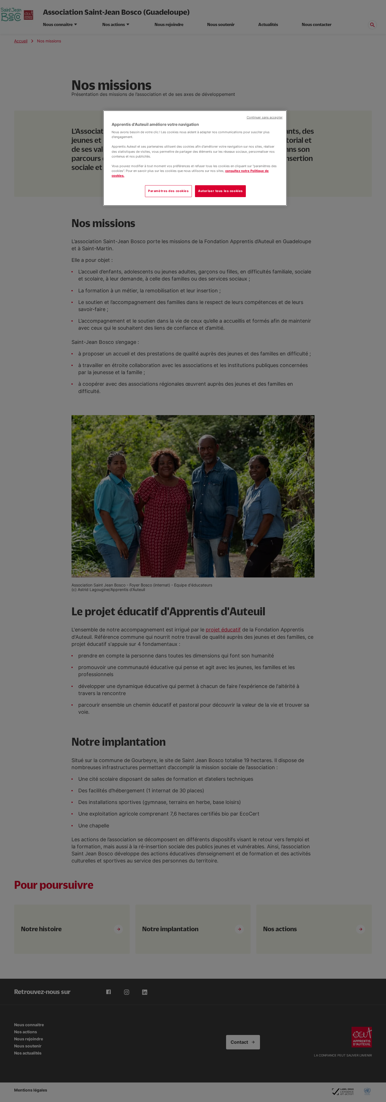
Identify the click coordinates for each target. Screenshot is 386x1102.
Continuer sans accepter (265, 117)
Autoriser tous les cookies (220, 191)
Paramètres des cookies (168, 191)
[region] (195, 158)
